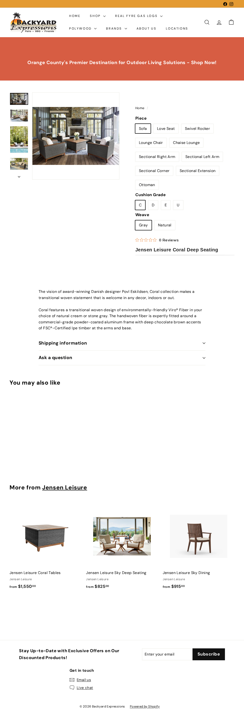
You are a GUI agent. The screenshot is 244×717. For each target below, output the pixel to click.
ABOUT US (147, 28)
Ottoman (147, 184)
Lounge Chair (151, 142)
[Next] (19, 175)
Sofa (143, 128)
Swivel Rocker (197, 128)
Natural (165, 225)
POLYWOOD (81, 28)
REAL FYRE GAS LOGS (137, 16)
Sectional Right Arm (157, 156)
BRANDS (114, 28)
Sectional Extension (198, 170)
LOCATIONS (177, 28)
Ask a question (55, 358)
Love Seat (166, 128)
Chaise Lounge (186, 142)
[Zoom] (75, 136)
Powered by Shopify (145, 706)
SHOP (96, 16)
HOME (74, 16)
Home (140, 108)
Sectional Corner (154, 170)
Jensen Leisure (64, 487)
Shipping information (63, 343)
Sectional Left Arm (202, 156)
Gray (143, 225)
